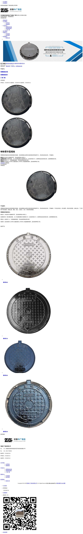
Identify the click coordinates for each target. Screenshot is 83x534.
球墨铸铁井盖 (19, 66)
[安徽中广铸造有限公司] (11, 14)
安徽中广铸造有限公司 (32, 483)
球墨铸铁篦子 (4, 74)
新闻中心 (3, 474)
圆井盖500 (22, 63)
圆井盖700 (13, 63)
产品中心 (13, 66)
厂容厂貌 (3, 77)
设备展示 (8, 465)
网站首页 (8, 66)
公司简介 (8, 464)
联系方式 (8, 480)
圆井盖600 (17, 63)
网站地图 (58, 483)
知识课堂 (8, 477)
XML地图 (63, 483)
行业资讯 (8, 475)
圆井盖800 (8, 63)
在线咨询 (3, 162)
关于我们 (5, 1)
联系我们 (5, 3)
